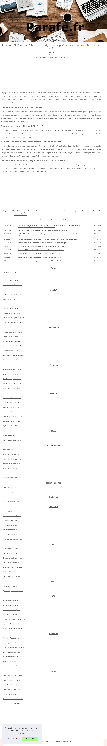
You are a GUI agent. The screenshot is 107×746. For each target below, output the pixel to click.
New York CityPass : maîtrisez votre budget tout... (50, 57)
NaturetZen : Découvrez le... (12, 463)
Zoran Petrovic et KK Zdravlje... (13, 675)
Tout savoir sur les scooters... (12, 440)
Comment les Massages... (11, 454)
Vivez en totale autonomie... (12, 280)
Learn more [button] (22, 733)
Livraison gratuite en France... (12, 332)
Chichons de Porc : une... (11, 350)
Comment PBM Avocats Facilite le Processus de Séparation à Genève (41, 250)
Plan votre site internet (10, 272)
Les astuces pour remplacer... (12, 477)
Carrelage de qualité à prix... (12, 379)
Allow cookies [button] (30, 739)
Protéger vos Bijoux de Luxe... (12, 666)
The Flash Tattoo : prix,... (11, 638)
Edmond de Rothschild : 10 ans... (14, 416)
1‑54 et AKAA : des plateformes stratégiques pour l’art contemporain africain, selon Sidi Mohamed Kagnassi (50, 234)
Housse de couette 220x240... (12, 369)
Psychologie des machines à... (13, 426)
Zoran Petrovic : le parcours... (12, 680)
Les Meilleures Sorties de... (12, 694)
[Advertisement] (51, 74)
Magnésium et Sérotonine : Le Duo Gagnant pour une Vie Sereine (40, 257)
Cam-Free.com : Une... (10, 520)
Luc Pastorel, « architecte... (12, 586)
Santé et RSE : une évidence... (13, 572)
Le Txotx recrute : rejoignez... (12, 341)
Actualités (51, 55)
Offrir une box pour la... (10, 530)
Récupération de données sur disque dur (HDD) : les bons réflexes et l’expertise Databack (47, 239)
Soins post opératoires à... (11, 562)
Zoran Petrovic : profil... (10, 685)
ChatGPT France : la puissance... (14, 619)
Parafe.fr (43, 741)
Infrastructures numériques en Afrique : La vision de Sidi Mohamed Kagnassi (43, 242)
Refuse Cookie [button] (13, 739)
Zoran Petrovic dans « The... (12, 487)
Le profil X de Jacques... (11, 614)
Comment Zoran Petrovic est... (13, 699)
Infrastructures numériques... (12, 313)
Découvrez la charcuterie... (11, 360)
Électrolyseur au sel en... (11, 548)
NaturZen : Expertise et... (11, 450)
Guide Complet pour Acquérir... (13, 628)
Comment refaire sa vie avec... (13, 539)
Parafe (51, 52)
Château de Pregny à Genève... (13, 294)
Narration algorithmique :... (11, 605)
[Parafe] (53, 21)
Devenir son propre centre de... (13, 567)
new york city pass (25, 99)
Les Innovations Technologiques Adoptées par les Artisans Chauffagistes (42, 260)
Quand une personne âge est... (13, 591)
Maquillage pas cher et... (11, 656)
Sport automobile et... (10, 299)
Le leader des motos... (10, 435)
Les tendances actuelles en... (12, 383)
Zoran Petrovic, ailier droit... (12, 689)
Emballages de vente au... (11, 643)
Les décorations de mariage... (12, 388)
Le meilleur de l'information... (12, 285)
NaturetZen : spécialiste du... (12, 558)
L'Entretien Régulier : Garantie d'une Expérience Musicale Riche (39, 253)
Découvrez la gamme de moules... (14, 355)
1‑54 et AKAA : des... (9, 304)
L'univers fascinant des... (11, 525)
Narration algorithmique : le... (12, 600)
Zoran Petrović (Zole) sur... (11, 610)
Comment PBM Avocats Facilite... (14, 322)
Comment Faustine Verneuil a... (13, 346)
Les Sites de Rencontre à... (12, 516)
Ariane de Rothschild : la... (11, 407)
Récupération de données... (12, 308)
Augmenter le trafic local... (11, 624)
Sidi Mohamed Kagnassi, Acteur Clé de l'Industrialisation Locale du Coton (42, 246)
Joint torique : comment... (11, 374)
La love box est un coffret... (12, 534)
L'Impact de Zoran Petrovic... (12, 703)
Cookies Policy (66, 741)
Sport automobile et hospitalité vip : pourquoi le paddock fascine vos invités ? (43, 230)
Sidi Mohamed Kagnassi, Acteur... (14, 318)
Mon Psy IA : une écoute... (11, 553)
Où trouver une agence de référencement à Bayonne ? (82, 211)
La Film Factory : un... (10, 492)
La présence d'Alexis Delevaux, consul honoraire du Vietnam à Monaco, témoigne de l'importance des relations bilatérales (20, 213)
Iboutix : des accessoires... (11, 652)
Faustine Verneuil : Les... (11, 336)
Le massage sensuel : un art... (13, 473)
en (53, 744)
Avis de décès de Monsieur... (12, 501)
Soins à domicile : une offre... (12, 576)
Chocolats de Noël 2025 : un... (13, 661)
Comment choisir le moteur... (12, 468)
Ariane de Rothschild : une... (12, 398)
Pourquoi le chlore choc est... (12, 459)
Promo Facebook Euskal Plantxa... (14, 647)
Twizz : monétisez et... (10, 511)
